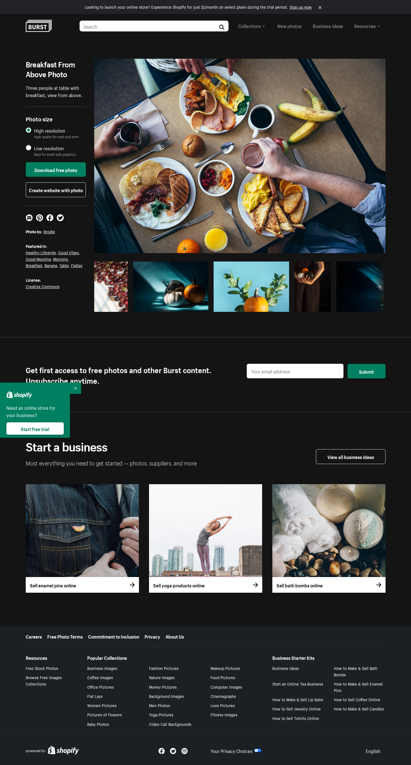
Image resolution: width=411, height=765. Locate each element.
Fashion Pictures (164, 668)
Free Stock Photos (42, 668)
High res (170, 306)
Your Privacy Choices (231, 750)
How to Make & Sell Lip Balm (297, 699)
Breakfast (34, 265)
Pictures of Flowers (104, 714)
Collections (249, 25)
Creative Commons (43, 286)
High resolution (49, 130)
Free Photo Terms (65, 636)
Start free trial (35, 428)
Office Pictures (100, 687)
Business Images (102, 668)
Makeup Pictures (225, 668)
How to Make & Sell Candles (359, 708)
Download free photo (55, 169)
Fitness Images (224, 714)
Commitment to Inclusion (113, 636)
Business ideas (328, 25)
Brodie (49, 231)
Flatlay (76, 265)
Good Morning (38, 259)
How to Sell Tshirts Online (295, 718)
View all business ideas (350, 456)
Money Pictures (163, 687)
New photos (289, 25)
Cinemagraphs (223, 696)
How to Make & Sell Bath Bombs (355, 671)
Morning (60, 259)
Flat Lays (95, 696)
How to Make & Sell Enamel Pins (358, 687)
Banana (50, 265)
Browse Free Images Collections (44, 680)
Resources (365, 25)
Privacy (152, 636)
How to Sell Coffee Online (357, 699)
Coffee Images (100, 677)
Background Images (166, 696)
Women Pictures (102, 705)
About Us (175, 636)
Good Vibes (68, 252)
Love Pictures (223, 705)
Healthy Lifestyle (41, 252)
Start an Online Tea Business (297, 684)
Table (64, 265)
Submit (366, 371)
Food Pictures (223, 677)
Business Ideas (285, 668)
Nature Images (162, 677)
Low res (113, 306)
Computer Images (226, 687)
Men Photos (159, 705)
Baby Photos (98, 724)
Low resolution (49, 148)
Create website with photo (56, 189)
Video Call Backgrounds (170, 724)
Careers (34, 636)
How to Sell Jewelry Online (296, 708)
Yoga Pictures (161, 714)
